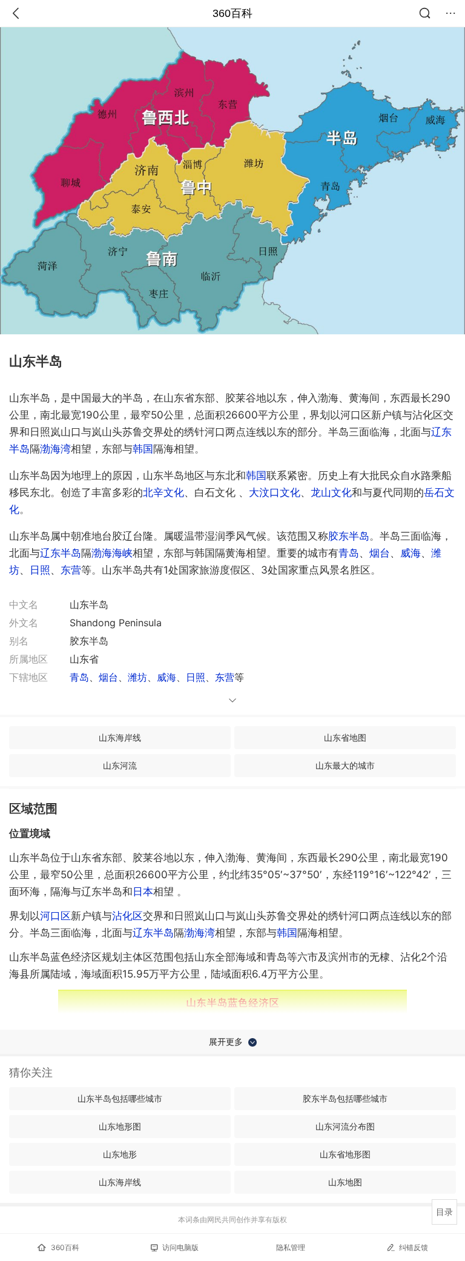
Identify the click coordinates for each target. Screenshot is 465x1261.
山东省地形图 (345, 1154)
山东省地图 (345, 737)
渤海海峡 (112, 553)
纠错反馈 (413, 1247)
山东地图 (345, 1182)
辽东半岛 (60, 553)
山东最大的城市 (345, 765)
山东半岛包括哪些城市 (120, 1098)
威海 (410, 553)
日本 (143, 891)
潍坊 (137, 677)
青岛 (348, 553)
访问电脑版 (180, 1247)
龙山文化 (331, 492)
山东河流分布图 (345, 1126)
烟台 (379, 553)
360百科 (232, 13)
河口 (55, 916)
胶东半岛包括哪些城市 (345, 1098)
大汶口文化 (274, 492)
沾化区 (127, 916)
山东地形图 (120, 1126)
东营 (71, 570)
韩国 (143, 449)
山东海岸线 (120, 737)
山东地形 (120, 1154)
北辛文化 (163, 492)
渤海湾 (55, 449)
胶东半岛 (348, 536)
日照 (40, 570)
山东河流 (120, 765)
